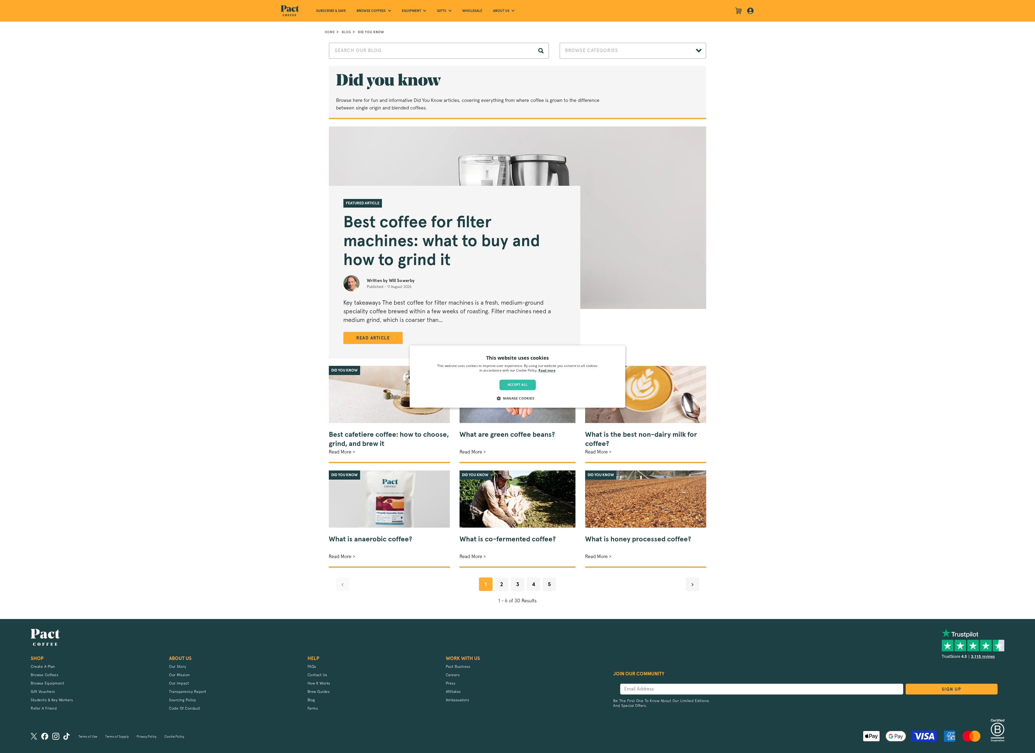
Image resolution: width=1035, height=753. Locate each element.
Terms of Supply (116, 736)
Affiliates (453, 692)
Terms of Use (87, 736)
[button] (517, 398)
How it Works (319, 683)
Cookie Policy (174, 736)
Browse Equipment (47, 683)
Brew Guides (319, 692)
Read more (547, 370)
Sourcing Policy (182, 700)
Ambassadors (457, 700)
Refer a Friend (44, 708)
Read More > (342, 452)
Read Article (373, 338)
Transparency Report (187, 692)
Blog (346, 32)
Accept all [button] (518, 385)
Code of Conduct (184, 708)
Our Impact (179, 683)
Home (330, 32)
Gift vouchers (43, 692)
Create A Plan (43, 667)
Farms (313, 708)
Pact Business (458, 667)
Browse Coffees (44, 675)
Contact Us (317, 675)
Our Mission (179, 675)
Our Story (177, 667)
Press (451, 683)
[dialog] (517, 376)
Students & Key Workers (52, 700)
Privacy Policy (146, 736)
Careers (453, 675)
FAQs (312, 667)
